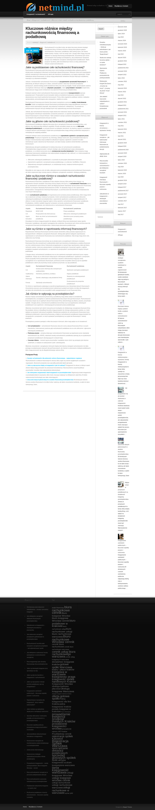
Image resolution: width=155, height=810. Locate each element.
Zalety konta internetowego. (35, 750)
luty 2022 (121, 95)
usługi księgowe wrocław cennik (61, 779)
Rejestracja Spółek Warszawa (60, 743)
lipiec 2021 (121, 119)
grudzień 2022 (122, 61)
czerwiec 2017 (122, 201)
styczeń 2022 (122, 98)
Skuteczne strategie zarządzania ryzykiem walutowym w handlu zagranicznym (122, 263)
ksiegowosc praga (63, 676)
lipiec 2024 (121, 33)
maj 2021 (121, 126)
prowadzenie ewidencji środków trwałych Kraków (63, 717)
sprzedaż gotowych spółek (64, 757)
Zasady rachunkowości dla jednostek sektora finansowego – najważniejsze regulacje (54, 358)
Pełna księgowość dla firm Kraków (61, 701)
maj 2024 (121, 37)
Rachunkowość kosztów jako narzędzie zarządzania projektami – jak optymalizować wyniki (37, 646)
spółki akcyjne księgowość (59, 761)
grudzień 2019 (122, 180)
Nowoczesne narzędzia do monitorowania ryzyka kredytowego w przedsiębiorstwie (38, 743)
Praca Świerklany (66, 711)
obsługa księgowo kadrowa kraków (61, 693)
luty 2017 (121, 214)
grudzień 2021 (122, 102)
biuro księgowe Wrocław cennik (60, 619)
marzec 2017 (122, 211)
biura (105, 156)
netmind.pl (35, 42)
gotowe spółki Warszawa (62, 666)
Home (110, 6)
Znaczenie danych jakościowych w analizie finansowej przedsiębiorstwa (50, 380)
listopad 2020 (122, 146)
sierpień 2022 (122, 74)
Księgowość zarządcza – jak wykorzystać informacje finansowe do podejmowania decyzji (104, 142)
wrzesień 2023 (122, 44)
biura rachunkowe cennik (62, 609)
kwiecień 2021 (122, 129)
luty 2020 (121, 177)
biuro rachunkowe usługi (62, 630)
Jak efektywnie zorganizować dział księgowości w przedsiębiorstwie (49, 372)
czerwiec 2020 (122, 163)
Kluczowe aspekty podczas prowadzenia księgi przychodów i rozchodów (37, 727)
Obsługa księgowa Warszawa (63, 690)
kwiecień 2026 (122, 27)
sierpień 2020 (122, 156)
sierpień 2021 (122, 115)
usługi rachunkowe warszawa (62, 786)
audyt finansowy (58, 608)
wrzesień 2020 (122, 153)
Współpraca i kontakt (121, 6)
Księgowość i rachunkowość (36, 14)
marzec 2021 (122, 132)
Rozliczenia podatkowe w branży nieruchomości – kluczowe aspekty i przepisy (37, 795)
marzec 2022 (122, 91)
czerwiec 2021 (122, 122)
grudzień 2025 (122, 30)
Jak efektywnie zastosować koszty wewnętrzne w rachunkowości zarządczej (37, 655)
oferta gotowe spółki (60, 697)
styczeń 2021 (122, 139)
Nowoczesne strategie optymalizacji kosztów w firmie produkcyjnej (36, 756)
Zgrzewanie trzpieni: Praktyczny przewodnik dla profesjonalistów (105, 73)
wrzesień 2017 (122, 194)
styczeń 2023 (122, 57)
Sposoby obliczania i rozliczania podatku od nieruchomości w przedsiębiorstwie (37, 718)
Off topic (50, 14)
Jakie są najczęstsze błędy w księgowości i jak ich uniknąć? (46, 365)
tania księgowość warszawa (60, 770)
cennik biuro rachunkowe (58, 645)
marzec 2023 (122, 51)
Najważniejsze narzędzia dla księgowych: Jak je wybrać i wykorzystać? (36, 702)
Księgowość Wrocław (62, 684)
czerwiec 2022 (122, 81)
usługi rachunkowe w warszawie (61, 790)
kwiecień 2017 (122, 207)
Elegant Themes (127, 807)
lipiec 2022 (121, 78)
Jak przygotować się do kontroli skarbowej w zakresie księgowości (123, 395)
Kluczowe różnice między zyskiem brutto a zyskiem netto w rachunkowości (123, 311)
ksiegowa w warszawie (59, 673)
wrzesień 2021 (122, 112)
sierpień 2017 (122, 197)
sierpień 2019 (122, 184)
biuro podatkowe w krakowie (63, 623)
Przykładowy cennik (61, 734)
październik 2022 (123, 68)
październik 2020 (123, 149)
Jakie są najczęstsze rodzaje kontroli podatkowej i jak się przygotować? (35, 684)
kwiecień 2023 (122, 47)
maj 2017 (121, 204)
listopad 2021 (122, 105)
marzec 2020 (122, 173)
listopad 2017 (122, 187)
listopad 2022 (122, 64)
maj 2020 (121, 167)
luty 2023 (121, 54)
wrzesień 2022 (122, 71)
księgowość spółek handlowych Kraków (64, 680)
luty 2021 (121, 136)
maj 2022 (121, 85)
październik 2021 (123, 109)
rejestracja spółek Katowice (62, 737)
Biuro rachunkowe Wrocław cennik (63, 639)
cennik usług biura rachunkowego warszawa (63, 654)
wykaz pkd (69, 793)
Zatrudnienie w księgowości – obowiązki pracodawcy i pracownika (104, 198)
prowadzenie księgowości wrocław (59, 726)
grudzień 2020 (122, 143)
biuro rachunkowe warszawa (61, 635)
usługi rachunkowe (61, 782)
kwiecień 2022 (122, 88)
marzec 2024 (122, 40)
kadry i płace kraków (63, 669)
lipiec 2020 (121, 160)
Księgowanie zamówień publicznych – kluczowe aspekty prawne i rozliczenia (37, 693)
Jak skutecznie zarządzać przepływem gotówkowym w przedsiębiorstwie (35, 637)
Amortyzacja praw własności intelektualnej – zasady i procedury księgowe (37, 609)
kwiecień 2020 (122, 170)
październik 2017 (123, 190)
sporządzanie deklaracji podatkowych (60, 750)
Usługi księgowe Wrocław (62, 774)
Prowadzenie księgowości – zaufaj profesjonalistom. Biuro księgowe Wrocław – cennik (37, 765)
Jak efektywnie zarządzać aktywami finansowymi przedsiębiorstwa (35, 618)
